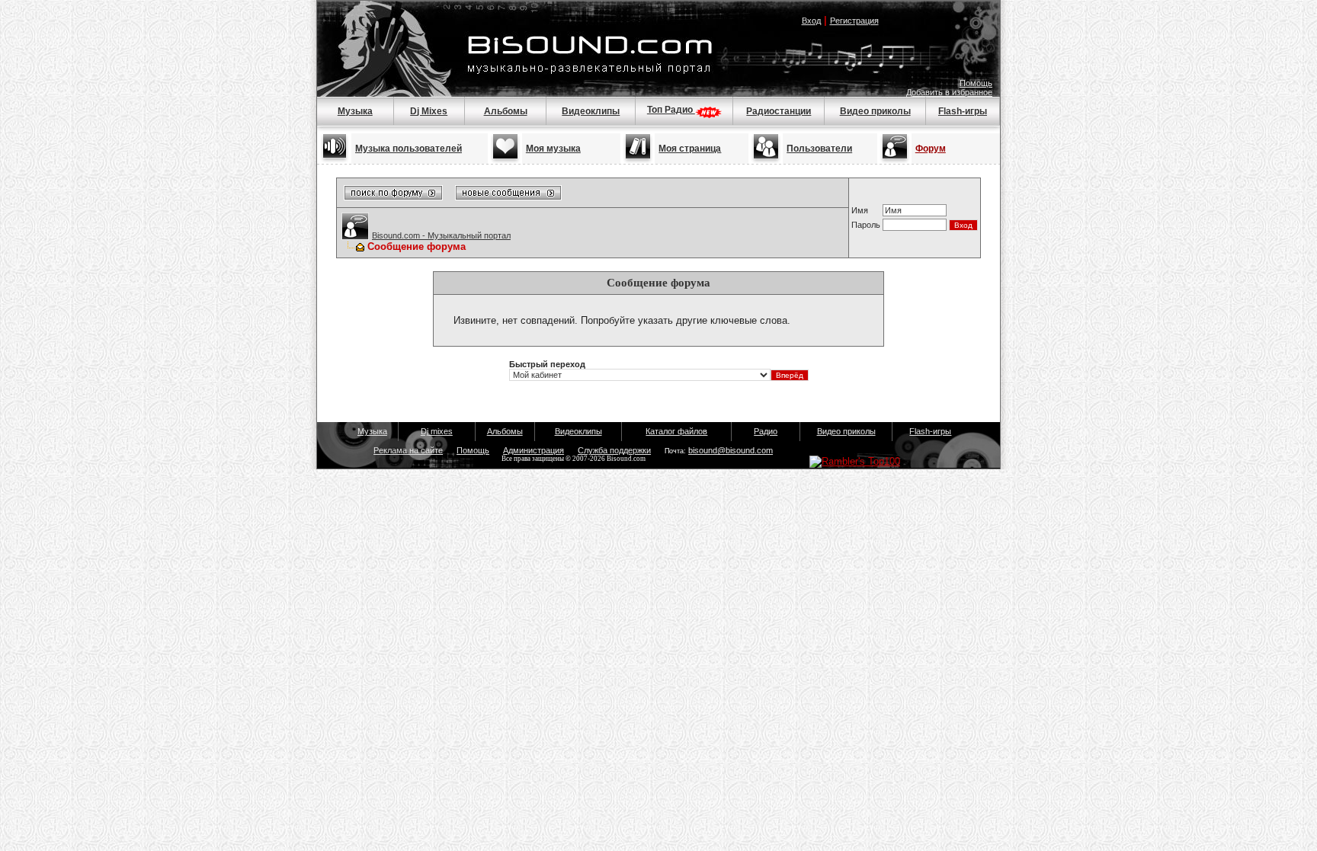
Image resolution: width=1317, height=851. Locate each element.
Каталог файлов (676, 431)
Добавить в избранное (949, 92)
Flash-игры (962, 111)
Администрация (533, 450)
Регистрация (854, 20)
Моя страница (689, 148)
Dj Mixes (428, 111)
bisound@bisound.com (730, 450)
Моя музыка (553, 148)
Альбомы (505, 111)
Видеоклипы (591, 111)
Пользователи (819, 148)
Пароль (865, 224)
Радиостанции (778, 111)
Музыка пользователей (408, 148)
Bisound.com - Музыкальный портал (441, 235)
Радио (765, 431)
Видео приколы (875, 111)
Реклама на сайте (408, 450)
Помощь (976, 83)
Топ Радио (671, 109)
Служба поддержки (614, 450)
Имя (859, 210)
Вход (811, 20)
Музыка (355, 111)
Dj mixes (437, 431)
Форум (930, 148)
